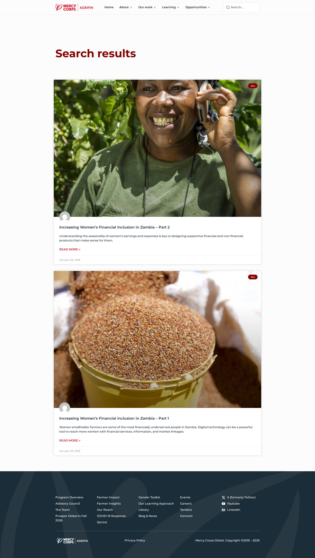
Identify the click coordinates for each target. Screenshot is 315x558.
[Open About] (131, 7)
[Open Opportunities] (208, 7)
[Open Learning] (178, 7)
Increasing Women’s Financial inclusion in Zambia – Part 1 (114, 418)
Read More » (69, 249)
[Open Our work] (154, 7)
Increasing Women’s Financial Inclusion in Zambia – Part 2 (114, 227)
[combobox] (241, 7)
